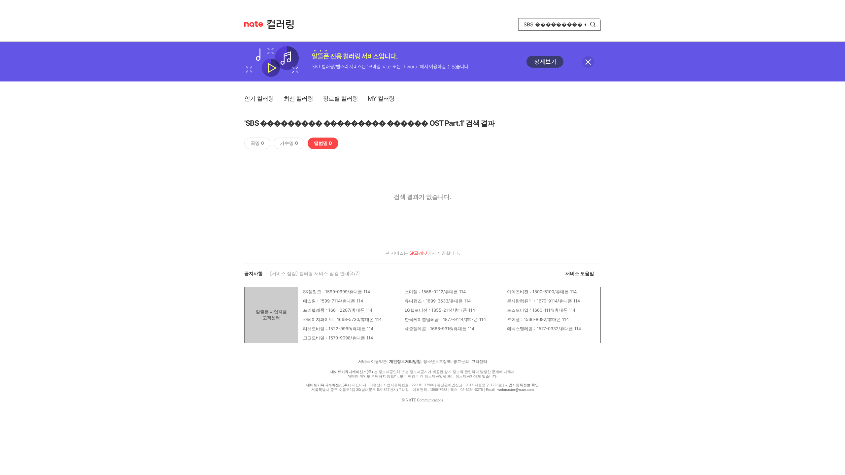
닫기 (588, 62)
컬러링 (283, 24)
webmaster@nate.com (515, 390)
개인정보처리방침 (405, 361)
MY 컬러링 (381, 98)
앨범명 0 (323, 143)
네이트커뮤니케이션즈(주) (351, 372)
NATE (253, 24)
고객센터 (479, 361)
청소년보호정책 (437, 361)
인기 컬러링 (259, 98)
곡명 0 (257, 143)
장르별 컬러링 (340, 98)
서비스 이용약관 (372, 361)
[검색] (592, 24)
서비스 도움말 (579, 273)
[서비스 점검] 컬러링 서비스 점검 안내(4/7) (315, 273)
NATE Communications (424, 400)
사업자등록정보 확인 (522, 385)
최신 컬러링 (298, 98)
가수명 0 (289, 143)
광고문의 (461, 361)
